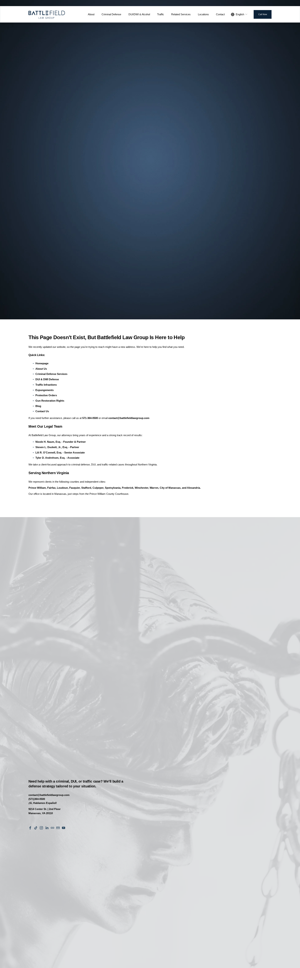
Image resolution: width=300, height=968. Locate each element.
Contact (220, 14)
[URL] (52, 828)
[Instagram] (41, 828)
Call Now (262, 14)
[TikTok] (36, 828)
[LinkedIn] (47, 828)
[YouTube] (63, 828)
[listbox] (239, 14)
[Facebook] (30, 828)
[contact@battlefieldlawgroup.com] (58, 828)
